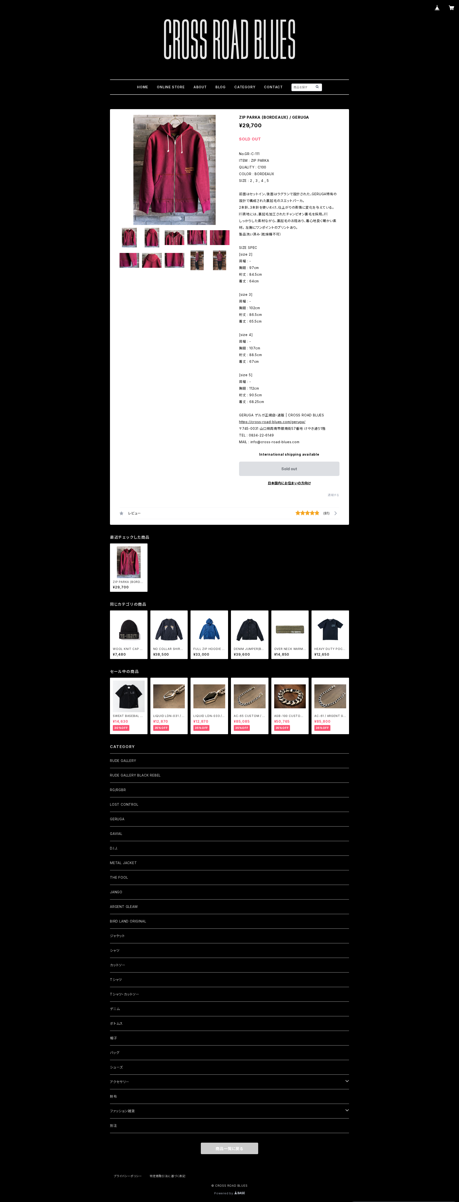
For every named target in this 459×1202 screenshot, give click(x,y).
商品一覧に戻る (229, 1148)
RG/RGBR (118, 790)
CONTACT (273, 87)
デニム (115, 1009)
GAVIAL (116, 834)
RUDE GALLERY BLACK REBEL (135, 775)
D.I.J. (114, 848)
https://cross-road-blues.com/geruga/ (272, 422)
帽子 (113, 1038)
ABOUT (200, 87)
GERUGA (117, 819)
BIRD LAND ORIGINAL (128, 921)
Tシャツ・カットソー (124, 994)
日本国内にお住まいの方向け (289, 483)
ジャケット (117, 936)
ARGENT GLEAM (124, 907)
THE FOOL (119, 877)
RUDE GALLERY (123, 761)
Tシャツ (116, 980)
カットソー (118, 965)
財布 (113, 1096)
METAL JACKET (123, 863)
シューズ (116, 1067)
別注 (113, 1126)
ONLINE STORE (171, 87)
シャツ (114, 950)
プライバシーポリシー (128, 1176)
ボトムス (116, 1023)
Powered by (224, 1193)
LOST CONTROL (124, 804)
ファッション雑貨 (122, 1111)
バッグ (114, 1053)
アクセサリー (119, 1082)
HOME (142, 87)
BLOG (220, 87)
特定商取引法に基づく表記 (168, 1176)
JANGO (116, 892)
